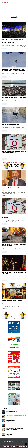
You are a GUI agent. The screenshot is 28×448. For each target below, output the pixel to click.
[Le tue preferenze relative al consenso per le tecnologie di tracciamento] (26, 446)
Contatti (15, 441)
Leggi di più (4, 195)
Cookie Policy (11, 441)
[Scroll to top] (26, 444)
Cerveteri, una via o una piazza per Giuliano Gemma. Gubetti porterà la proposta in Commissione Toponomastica (15, 429)
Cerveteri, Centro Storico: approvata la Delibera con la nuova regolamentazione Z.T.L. (14, 152)
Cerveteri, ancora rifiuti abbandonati (10, 124)
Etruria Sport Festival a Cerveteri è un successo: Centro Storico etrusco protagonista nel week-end (13, 70)
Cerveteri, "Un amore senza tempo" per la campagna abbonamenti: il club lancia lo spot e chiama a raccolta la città (15, 411)
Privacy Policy (6, 441)
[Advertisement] (14, 11)
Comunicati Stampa (21, 441)
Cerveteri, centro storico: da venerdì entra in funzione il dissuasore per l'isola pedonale (12, 188)
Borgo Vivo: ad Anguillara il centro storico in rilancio (14, 97)
